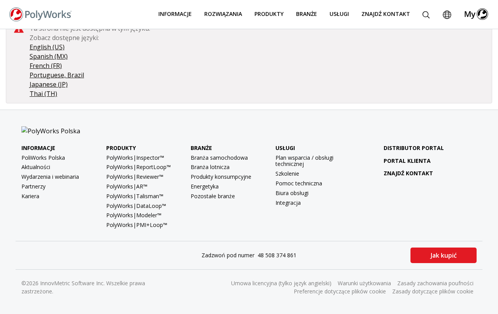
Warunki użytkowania (364, 283)
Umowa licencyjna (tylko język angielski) (281, 283)
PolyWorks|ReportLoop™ (138, 167)
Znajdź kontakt (385, 13)
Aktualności (35, 167)
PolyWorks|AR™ (126, 186)
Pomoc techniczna (298, 183)
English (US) (47, 47)
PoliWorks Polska (43, 157)
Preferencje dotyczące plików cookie (340, 291)
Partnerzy (33, 186)
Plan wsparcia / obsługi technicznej (304, 161)
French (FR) (46, 65)
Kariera (30, 196)
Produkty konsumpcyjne (221, 176)
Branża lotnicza (210, 167)
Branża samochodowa (219, 157)
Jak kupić (444, 255)
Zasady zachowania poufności (435, 283)
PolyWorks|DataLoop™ (136, 205)
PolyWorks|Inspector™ (135, 157)
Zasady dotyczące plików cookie (432, 291)
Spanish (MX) (49, 56)
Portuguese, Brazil (57, 75)
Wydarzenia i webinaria (50, 176)
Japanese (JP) (49, 84)
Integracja (288, 202)
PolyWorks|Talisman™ (134, 196)
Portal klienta (407, 160)
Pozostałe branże (213, 196)
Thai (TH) (43, 93)
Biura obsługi (292, 193)
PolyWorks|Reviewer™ (134, 176)
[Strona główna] (40, 13)
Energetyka (205, 186)
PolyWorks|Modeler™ (133, 215)
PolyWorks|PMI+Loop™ (136, 225)
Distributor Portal (414, 148)
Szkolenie (287, 173)
